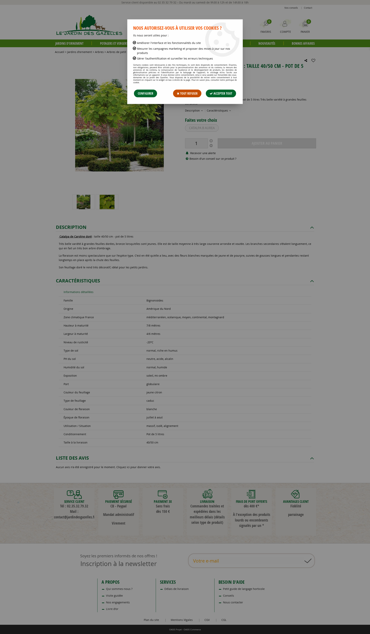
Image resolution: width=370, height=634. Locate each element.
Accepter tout (222, 93)
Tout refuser (188, 93)
